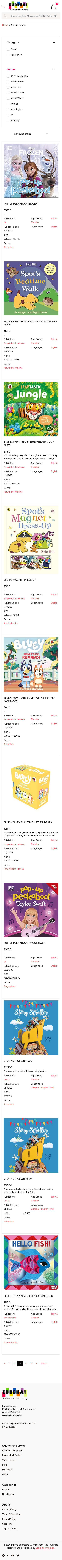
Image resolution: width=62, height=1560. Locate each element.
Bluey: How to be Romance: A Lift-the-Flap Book (29, 699)
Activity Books (11, 623)
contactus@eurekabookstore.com (19, 1423)
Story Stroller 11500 (18, 1060)
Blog (4, 1465)
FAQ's (5, 1474)
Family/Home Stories (14, 869)
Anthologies (16, 109)
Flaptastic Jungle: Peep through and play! (29, 444)
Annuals (14, 103)
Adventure (9, 247)
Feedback (7, 1469)
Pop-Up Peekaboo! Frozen (21, 203)
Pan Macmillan (10, 1318)
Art (12, 115)
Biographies (9, 986)
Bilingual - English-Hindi (42, 1087)
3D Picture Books (19, 76)
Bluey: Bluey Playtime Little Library (28, 822)
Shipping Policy (10, 1528)
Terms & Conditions (12, 1514)
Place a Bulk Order (11, 1455)
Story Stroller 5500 (18, 1178)
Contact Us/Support (12, 1450)
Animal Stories (17, 92)
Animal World (17, 98)
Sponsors (7, 1524)
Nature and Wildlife (13, 368)
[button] (3, 5)
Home (5, 25)
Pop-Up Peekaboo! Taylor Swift (25, 942)
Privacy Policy (9, 1509)
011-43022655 (9, 1427)
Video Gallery (9, 1460)
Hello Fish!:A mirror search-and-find (28, 1295)
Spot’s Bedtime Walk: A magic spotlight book (30, 323)
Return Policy (8, 1519)
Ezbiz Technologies (46, 1548)
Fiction (14, 49)
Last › (44, 1363)
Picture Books (10, 1342)
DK (5, 222)
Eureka (7, 1079)
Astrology (15, 120)
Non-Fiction (16, 54)
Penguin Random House (14, 343)
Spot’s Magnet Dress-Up (20, 579)
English (54, 226)
